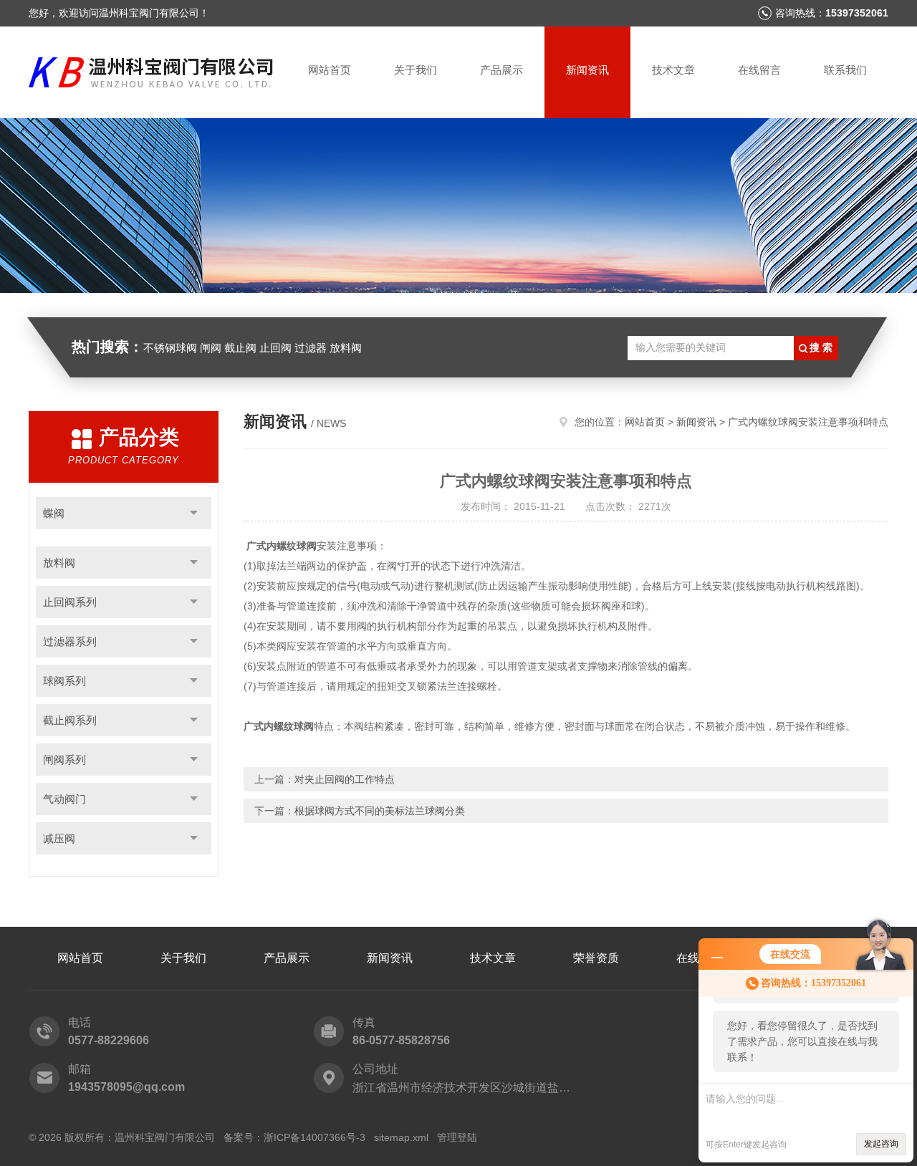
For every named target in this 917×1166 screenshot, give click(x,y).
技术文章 (673, 70)
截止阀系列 (70, 720)
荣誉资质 (596, 958)
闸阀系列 (64, 759)
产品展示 (501, 70)
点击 (193, 513)
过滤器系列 (70, 641)
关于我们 (415, 70)
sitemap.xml (401, 1137)
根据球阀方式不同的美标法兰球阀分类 (379, 810)
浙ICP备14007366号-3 (314, 1137)
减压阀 (59, 838)
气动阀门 (64, 799)
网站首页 (329, 70)
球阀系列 (64, 681)
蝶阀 (53, 513)
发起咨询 (881, 1144)
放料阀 (59, 562)
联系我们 (845, 70)
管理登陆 (457, 1137)
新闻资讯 (587, 70)
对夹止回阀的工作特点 (344, 779)
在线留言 (759, 70)
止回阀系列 (70, 602)
